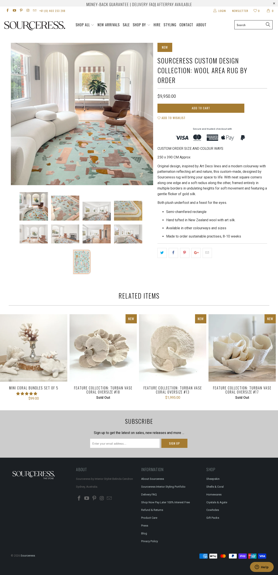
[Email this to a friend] (207, 253)
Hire (157, 24)
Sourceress (28, 555)
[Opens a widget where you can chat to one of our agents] (262, 567)
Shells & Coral (215, 486)
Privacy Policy (149, 541)
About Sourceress (152, 478)
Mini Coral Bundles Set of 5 (33, 348)
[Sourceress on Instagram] (28, 10)
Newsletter (240, 11)
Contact (186, 24)
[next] (145, 114)
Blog (144, 533)
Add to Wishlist (173, 117)
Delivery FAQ (149, 494)
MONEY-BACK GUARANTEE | (108, 4)
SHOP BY (139, 24)
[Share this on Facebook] (173, 253)
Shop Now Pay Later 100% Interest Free (165, 502)
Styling (170, 24)
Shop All (83, 24)
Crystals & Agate (216, 502)
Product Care (149, 517)
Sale (126, 24)
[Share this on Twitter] (162, 253)
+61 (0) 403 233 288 (52, 11)
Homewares (214, 494)
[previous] (18, 114)
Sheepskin (213, 478)
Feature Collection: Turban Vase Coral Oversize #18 (103, 348)
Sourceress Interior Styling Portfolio (163, 486)
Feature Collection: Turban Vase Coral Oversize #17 (242, 348)
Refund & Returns (152, 510)
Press (144, 525)
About (201, 24)
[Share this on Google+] (196, 253)
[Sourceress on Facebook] (7, 10)
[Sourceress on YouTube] (14, 10)
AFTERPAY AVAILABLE (174, 4)
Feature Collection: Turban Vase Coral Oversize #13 (172, 348)
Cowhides (212, 510)
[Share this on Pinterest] (184, 253)
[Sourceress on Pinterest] (21, 10)
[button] (26, 394)
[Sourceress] (24, 25)
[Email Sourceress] (34, 10)
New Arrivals (109, 24)
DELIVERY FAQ (143, 4)
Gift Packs (212, 517)
